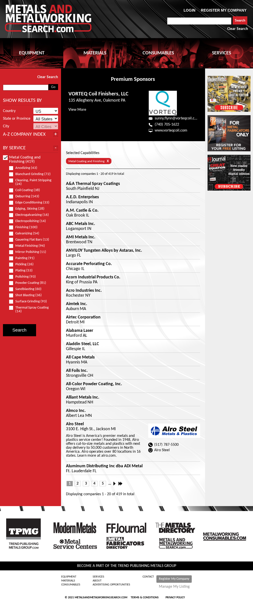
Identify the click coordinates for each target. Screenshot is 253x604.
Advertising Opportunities (111, 584)
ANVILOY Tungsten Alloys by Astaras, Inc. (104, 250)
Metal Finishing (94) (30, 246)
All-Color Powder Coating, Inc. (94, 384)
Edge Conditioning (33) (32, 202)
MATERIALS (95, 53)
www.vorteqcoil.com (171, 131)
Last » (120, 484)
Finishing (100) (26, 227)
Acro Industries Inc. (84, 291)
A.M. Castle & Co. (82, 210)
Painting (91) (25, 258)
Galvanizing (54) (27, 233)
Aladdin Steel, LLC (82, 344)
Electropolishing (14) (30, 221)
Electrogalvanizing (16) (32, 215)
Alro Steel (75, 424)
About (97, 580)
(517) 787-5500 (166, 445)
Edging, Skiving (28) (29, 209)
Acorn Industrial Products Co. (93, 277)
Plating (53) (24, 270)
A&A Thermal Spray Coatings (93, 184)
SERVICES (221, 53)
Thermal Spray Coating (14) (32, 309)
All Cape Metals (80, 357)
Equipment (68, 576)
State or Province (16, 119)
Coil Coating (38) (27, 190)
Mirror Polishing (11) (30, 252)
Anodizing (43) (26, 168)
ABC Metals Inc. (80, 224)
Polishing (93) (25, 277)
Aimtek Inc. (76, 304)
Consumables (70, 584)
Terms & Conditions (145, 597)
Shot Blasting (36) (28, 295)
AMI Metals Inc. (80, 237)
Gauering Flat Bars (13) (32, 240)
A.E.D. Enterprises (82, 197)
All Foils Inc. (77, 371)
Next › (115, 484)
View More (77, 110)
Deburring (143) (27, 196)
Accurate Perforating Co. (89, 264)
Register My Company (174, 579)
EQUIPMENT (31, 53)
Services (98, 576)
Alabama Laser (79, 331)
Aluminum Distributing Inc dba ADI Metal (104, 466)
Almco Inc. (76, 411)
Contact (148, 576)
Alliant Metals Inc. (82, 397)
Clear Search (237, 29)
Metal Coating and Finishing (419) (25, 159)
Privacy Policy (175, 597)
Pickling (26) (24, 264)
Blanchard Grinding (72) (33, 174)
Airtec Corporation (83, 317)
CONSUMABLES (158, 53)
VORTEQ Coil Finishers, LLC (98, 94)
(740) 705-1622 (167, 125)
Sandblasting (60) (28, 289)
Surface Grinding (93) (31, 301)
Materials (68, 580)
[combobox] (199, 21)
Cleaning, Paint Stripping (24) (33, 182)
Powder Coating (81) (30, 283)
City (6, 126)
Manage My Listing (174, 587)
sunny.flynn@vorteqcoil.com (177, 118)
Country (9, 111)
